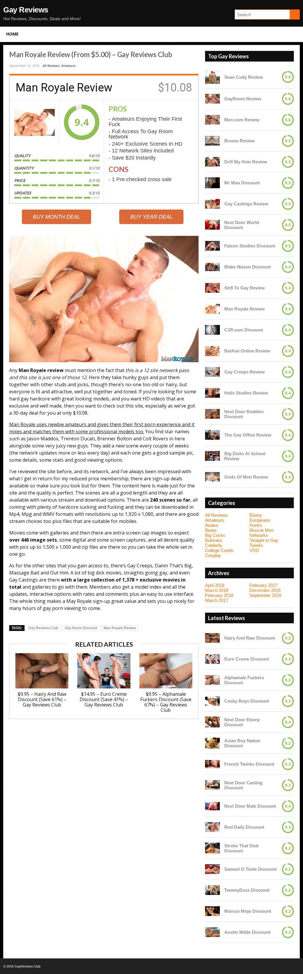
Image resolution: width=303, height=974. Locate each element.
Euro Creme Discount (246, 658)
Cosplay (213, 555)
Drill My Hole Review (245, 161)
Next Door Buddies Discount (244, 414)
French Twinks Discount (249, 764)
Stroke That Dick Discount (241, 848)
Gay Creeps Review (244, 371)
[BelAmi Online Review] (212, 351)
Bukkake (213, 540)
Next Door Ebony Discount (242, 722)
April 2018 (214, 585)
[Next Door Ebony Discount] (212, 722)
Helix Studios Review (246, 392)
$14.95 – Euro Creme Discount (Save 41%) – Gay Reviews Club (104, 699)
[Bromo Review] (212, 141)
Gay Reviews (25, 9)
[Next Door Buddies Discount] (212, 414)
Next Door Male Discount (250, 806)
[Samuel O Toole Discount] (212, 869)
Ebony (255, 515)
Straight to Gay (263, 540)
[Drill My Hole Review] (212, 162)
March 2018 (216, 590)
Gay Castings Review (246, 203)
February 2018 (219, 595)
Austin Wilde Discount (247, 932)
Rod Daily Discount (244, 827)
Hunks (255, 525)
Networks (258, 535)
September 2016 (265, 595)
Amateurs (68, 65)
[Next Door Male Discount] (212, 806)
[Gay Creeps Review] (212, 372)
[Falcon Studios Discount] (212, 246)
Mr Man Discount (242, 182)
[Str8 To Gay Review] (212, 288)
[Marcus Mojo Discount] (212, 911)
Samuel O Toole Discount (250, 869)
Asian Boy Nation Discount (242, 743)
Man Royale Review (120, 628)
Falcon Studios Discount (249, 245)
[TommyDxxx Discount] (212, 890)
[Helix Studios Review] (212, 393)
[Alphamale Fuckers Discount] (212, 680)
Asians (211, 525)
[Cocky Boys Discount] (212, 701)
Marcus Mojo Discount (247, 911)
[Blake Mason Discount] (212, 267)
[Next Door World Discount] (212, 225)
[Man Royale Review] (34, 122)
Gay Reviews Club (43, 628)
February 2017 (263, 585)
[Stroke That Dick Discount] (212, 848)
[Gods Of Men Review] (212, 477)
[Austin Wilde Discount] (212, 932)
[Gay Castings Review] (212, 204)
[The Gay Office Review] (212, 435)
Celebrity (213, 545)
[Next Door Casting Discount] (212, 785)
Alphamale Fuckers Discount (244, 680)
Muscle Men (261, 530)
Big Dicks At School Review (244, 456)
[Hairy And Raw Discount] (212, 638)
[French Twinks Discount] (212, 764)
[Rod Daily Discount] (212, 827)
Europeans (259, 520)
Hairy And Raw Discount (249, 637)
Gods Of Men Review (246, 476)
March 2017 (216, 600)
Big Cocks (215, 535)
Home (12, 34)
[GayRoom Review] (212, 99)
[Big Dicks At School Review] (212, 456)
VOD (254, 550)
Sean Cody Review (243, 77)
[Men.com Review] (212, 120)
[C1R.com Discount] (212, 330)
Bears (211, 530)
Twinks (256, 545)
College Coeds (219, 550)
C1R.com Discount (243, 329)
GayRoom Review (242, 98)
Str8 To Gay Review (244, 287)
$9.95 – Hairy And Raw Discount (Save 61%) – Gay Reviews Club (42, 699)
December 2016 (265, 590)
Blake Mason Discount (247, 266)
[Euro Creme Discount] (212, 659)
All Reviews (50, 65)
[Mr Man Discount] (212, 183)
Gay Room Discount (81, 628)
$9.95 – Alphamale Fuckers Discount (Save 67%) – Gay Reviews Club (165, 702)
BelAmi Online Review (247, 350)
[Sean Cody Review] (212, 77)
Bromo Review (239, 140)
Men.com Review (242, 119)
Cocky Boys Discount (246, 700)
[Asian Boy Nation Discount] (212, 743)
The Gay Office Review (247, 434)
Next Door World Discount (241, 225)
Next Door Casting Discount (243, 785)
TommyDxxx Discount (247, 890)
